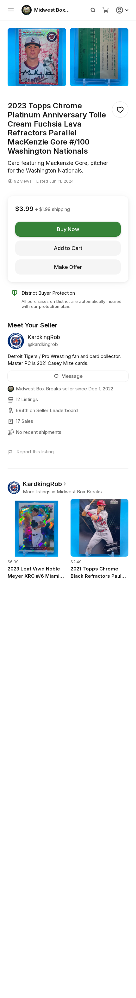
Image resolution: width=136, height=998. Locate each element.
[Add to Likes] (120, 109)
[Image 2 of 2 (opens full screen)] (99, 57)
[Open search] (93, 10)
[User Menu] (123, 10)
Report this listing (35, 452)
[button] (10, 10)
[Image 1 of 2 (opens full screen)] (37, 57)
